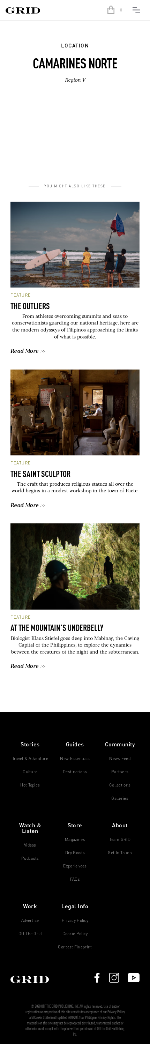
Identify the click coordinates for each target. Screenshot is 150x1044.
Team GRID (119, 839)
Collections (119, 785)
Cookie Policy (75, 933)
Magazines (75, 839)
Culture (30, 771)
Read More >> (27, 351)
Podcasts (30, 858)
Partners (119, 771)
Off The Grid (30, 933)
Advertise (30, 920)
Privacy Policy (75, 920)
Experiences (75, 866)
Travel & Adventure (30, 758)
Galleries (119, 798)
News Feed (119, 758)
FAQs (75, 879)
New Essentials (75, 758)
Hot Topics (30, 785)
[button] (116, 10)
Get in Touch (120, 852)
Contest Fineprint (75, 947)
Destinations (75, 771)
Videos (30, 845)
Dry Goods (75, 852)
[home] (52, 10)
